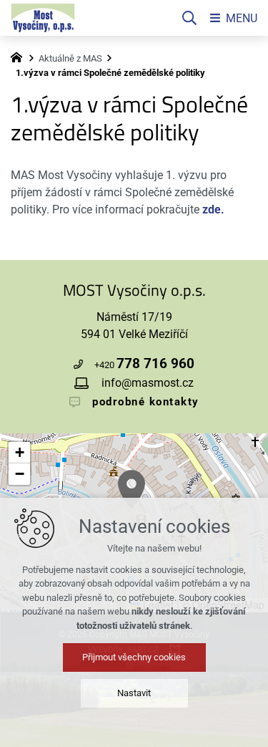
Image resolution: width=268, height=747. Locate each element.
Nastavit (134, 693)
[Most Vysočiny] (43, 18)
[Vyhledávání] (189, 18)
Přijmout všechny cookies (134, 657)
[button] (131, 490)
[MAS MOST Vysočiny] (20, 56)
